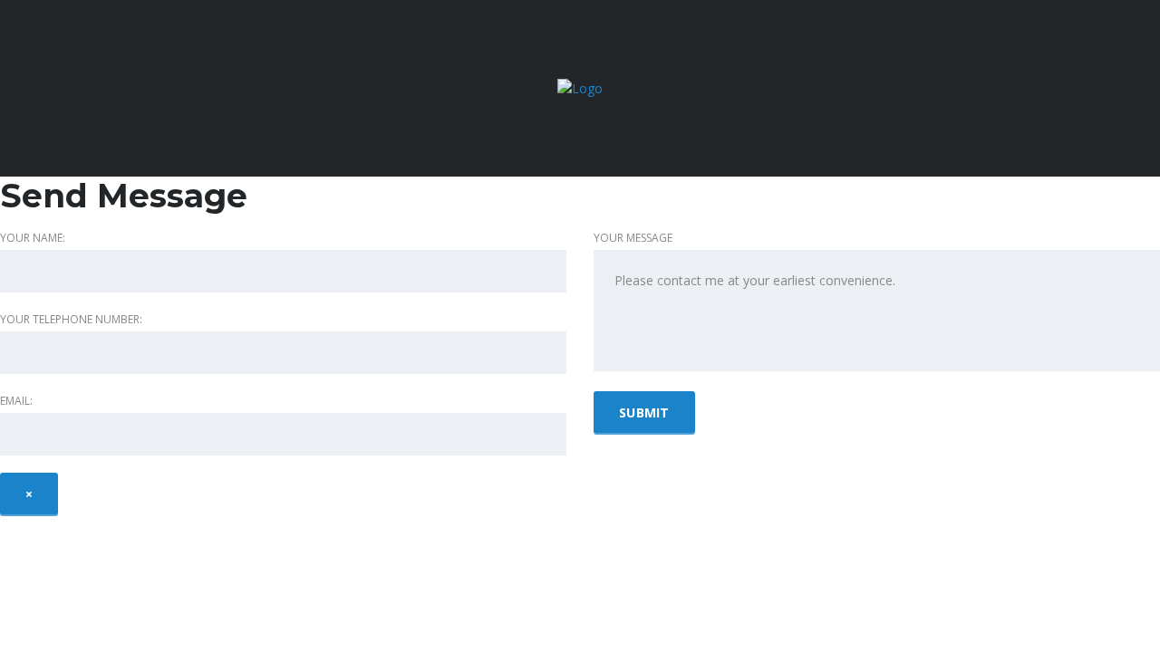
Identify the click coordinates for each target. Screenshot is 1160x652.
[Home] (580, 87)
